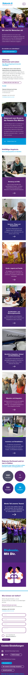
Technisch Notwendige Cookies (12, 651)
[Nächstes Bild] (25, 115)
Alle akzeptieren (6, 663)
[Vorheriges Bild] (2, 115)
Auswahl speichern (7, 670)
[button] (25, 672)
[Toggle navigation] (24, 4)
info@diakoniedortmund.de (8, 97)
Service (6, 654)
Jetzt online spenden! (9, 51)
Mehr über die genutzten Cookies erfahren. (12, 674)
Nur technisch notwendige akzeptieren (12, 666)
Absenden (5, 639)
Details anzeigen (15, 654)
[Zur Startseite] (10, 4)
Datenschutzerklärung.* (11, 636)
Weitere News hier (11, 141)
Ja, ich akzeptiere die (11, 635)
